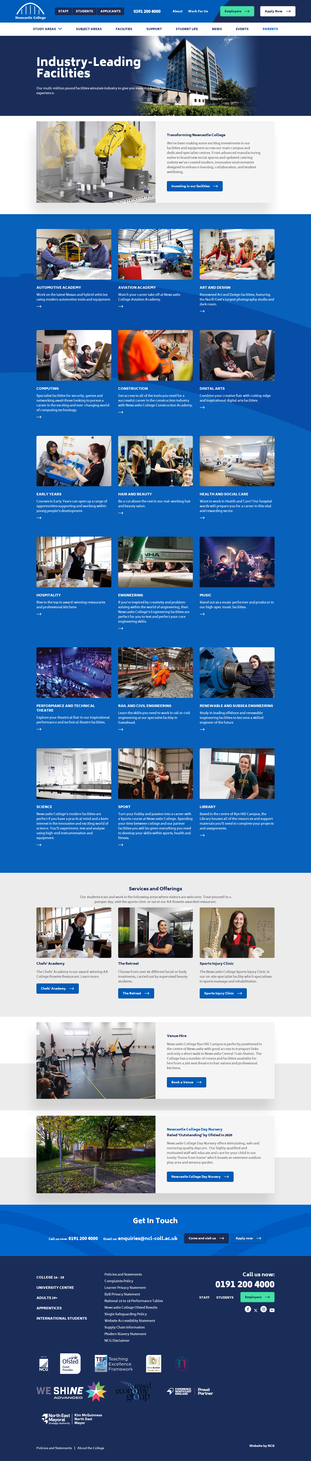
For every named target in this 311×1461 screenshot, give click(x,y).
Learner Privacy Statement (125, 1287)
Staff (63, 11)
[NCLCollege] (256, 1311)
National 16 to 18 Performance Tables (134, 1300)
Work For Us (198, 11)
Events (242, 29)
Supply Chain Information (125, 1327)
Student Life (187, 29)
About (178, 11)
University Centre (55, 1287)
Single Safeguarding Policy (126, 1314)
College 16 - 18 (50, 1277)
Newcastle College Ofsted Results (131, 1307)
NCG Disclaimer (117, 1340)
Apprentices (49, 1308)
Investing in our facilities (190, 186)
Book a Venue (182, 1082)
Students (84, 11)
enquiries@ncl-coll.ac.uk (148, 1238)
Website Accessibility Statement (130, 1320)
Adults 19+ (46, 1297)
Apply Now (274, 11)
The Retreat (132, 993)
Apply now (244, 1238)
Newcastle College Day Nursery (196, 1177)
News (217, 29)
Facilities (124, 29)
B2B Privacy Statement (122, 1294)
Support (154, 29)
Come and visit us (202, 1238)
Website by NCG (262, 1446)
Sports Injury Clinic (219, 993)
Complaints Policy (119, 1281)
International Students (61, 1318)
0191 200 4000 (147, 11)
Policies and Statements (123, 1274)
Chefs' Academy (53, 988)
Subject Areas (89, 29)
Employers (233, 11)
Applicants (110, 11)
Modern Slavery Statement (125, 1334)
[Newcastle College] (248, 1311)
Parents (270, 29)
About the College (90, 1448)
